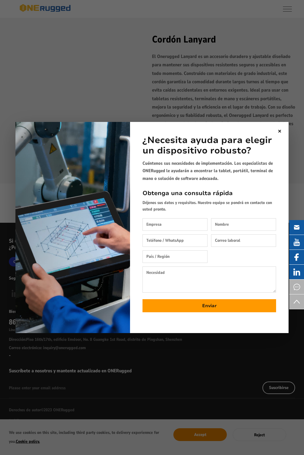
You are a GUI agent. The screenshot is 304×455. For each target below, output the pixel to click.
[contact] (296, 287)
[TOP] (296, 301)
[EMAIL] (296, 227)
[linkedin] (296, 272)
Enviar (209, 306)
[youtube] (296, 242)
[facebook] (296, 257)
